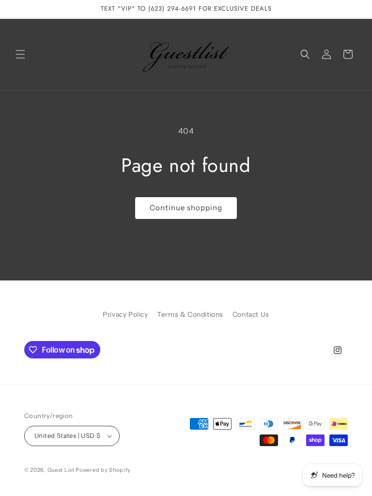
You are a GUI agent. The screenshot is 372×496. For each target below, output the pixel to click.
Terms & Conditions (190, 314)
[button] (20, 54)
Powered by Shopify (103, 469)
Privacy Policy (125, 314)
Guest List (61, 469)
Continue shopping (186, 207)
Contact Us (250, 314)
